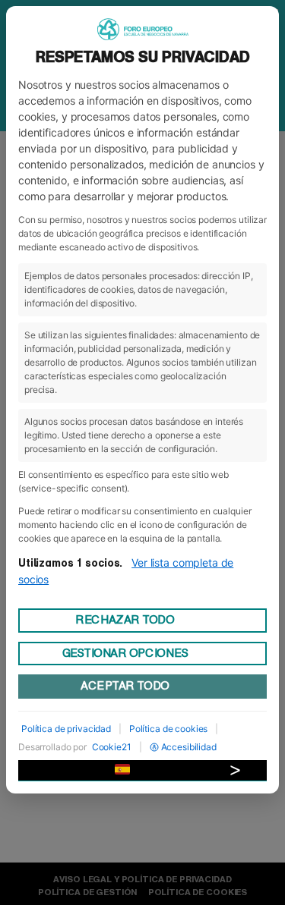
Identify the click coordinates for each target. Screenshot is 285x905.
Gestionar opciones (125, 653)
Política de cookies (168, 728)
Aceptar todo (125, 686)
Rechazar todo (124, 620)
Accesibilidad (189, 747)
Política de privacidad (66, 728)
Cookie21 (111, 747)
